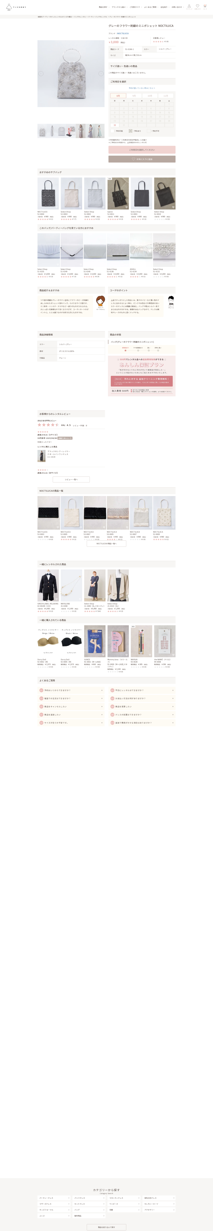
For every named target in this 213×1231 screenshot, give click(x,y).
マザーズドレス (45, 1204)
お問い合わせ (177, 7)
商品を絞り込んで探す (106, 1227)
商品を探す (103, 7)
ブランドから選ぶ (118, 7)
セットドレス (79, 1204)
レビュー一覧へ (71, 479)
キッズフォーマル (46, 1210)
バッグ (77, 1210)
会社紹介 (163, 7)
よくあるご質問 (150, 7)
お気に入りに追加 (144, 159)
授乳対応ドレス (150, 1198)
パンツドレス (79, 1198)
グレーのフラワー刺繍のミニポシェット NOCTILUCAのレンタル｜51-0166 (16, 7)
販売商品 (77, 1216)
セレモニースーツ (151, 1204)
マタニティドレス (116, 1198)
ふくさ (42, 1216)
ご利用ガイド (135, 7)
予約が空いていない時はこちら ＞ (142, 88)
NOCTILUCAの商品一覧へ (107, 543)
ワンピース (113, 1204)
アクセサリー (149, 1210)
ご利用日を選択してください (142, 149)
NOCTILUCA (123, 33)
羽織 (111, 1210)
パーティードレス (46, 1198)
